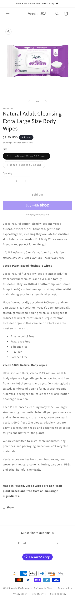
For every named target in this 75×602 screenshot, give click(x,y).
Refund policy (65, 588)
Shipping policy (58, 593)
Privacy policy (19, 593)
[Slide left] (29, 101)
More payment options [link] (37, 214)
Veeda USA (16, 588)
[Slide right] (46, 101)
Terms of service (38, 593)
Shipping (7, 142)
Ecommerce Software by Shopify (38, 588)
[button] (7, 13)
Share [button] (10, 507)
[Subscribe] (56, 543)
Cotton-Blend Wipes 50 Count (28, 157)
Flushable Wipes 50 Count (26, 165)
